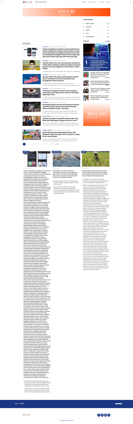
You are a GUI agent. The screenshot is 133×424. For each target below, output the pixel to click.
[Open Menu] (2, 2)
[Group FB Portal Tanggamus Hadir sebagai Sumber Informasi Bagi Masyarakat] (86, 90)
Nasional (88, 27)
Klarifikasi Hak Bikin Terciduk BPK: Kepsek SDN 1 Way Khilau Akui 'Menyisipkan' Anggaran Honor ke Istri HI (60, 119)
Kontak (108, 2)
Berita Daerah (90, 23)
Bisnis (87, 30)
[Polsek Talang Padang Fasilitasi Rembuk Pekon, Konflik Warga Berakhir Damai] (86, 97)
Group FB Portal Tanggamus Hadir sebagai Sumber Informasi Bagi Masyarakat (100, 90)
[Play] (6, 404)
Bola (87, 33)
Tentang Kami (92, 2)
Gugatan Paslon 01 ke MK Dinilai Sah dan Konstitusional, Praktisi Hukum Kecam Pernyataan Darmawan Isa (100, 75)
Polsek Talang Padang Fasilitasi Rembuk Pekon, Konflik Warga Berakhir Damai (100, 97)
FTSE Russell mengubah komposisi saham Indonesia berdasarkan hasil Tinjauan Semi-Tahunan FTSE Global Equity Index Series (61, 92)
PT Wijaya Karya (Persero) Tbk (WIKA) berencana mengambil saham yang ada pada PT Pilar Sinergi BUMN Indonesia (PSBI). (95, 181)
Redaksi (84, 2)
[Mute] (113, 403)
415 (52, 144)
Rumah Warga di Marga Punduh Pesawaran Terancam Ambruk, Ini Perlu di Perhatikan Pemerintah (100, 82)
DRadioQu (71, 420)
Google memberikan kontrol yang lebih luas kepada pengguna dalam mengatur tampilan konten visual (66, 182)
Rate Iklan (101, 2)
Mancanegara (90, 36)
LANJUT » (57, 144)
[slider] (118, 405)
